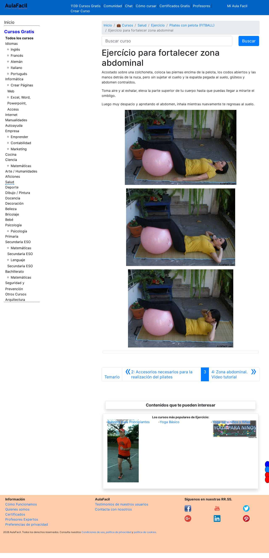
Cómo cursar (146, 6)
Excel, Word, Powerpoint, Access (19, 103)
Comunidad (113, 6)
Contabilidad (21, 143)
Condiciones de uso (93, 532)
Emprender (19, 137)
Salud (9, 182)
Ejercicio (158, 25)
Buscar (249, 40)
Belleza (11, 209)
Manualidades (16, 120)
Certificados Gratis (175, 6)
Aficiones (12, 176)
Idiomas (11, 43)
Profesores (201, 6)
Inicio (9, 22)
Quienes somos (17, 509)
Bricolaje (12, 214)
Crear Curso (80, 11)
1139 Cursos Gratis (86, 6)
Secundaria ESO (18, 242)
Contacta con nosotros (113, 509)
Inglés (15, 49)
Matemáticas (21, 166)
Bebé (9, 219)
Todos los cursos (19, 38)
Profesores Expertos (21, 519)
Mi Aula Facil (237, 6)
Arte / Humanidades (21, 171)
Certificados (15, 514)
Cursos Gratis (19, 31)
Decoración (14, 203)
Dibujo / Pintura (17, 193)
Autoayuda (13, 125)
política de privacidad (118, 532)
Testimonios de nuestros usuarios (121, 504)
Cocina (10, 154)
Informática (14, 79)
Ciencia (11, 160)
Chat (129, 6)
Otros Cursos (15, 294)
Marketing (19, 149)
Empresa (12, 131)
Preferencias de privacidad (26, 524)
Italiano (16, 68)
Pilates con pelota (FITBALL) (192, 25)
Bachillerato (14, 271)
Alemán (16, 61)
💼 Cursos (125, 25)
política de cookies (145, 532)
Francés (17, 55)
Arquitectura (15, 299)
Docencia (12, 198)
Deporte (11, 187)
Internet (11, 115)
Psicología (13, 225)
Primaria (11, 236)
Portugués (19, 74)
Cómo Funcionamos (21, 504)
